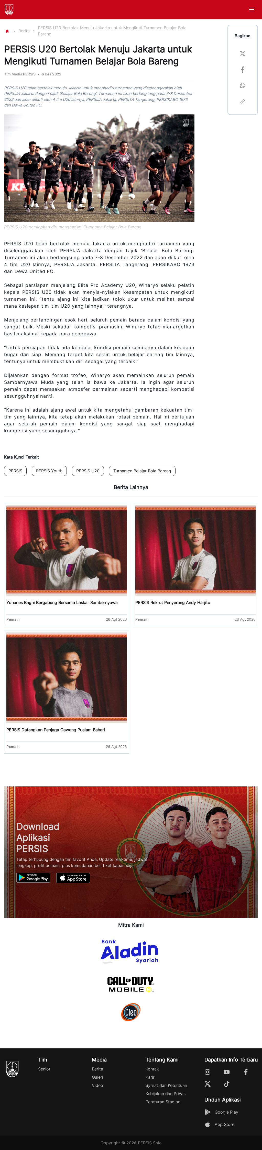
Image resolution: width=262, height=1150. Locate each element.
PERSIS (15, 470)
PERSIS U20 (88, 470)
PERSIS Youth (49, 470)
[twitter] (242, 54)
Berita (24, 30)
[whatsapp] (242, 86)
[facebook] (242, 70)
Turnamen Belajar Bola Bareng (142, 470)
